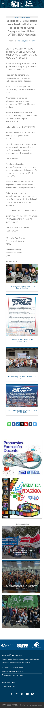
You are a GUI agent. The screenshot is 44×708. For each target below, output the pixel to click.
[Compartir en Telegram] (35, 424)
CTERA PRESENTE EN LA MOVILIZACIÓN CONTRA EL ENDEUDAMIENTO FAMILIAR (21, 551)
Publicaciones (25, 17)
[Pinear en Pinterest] (26, 424)
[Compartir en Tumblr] (30, 424)
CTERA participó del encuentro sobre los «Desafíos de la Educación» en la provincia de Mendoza (21, 586)
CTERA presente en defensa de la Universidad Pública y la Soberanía (21, 620)
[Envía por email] (22, 424)
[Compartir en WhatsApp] (9, 424)
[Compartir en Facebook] (13, 424)
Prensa (16, 17)
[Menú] (3, 4)
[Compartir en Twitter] (18, 424)
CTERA (33, 41)
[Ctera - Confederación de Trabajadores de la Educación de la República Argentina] (22, 4)
